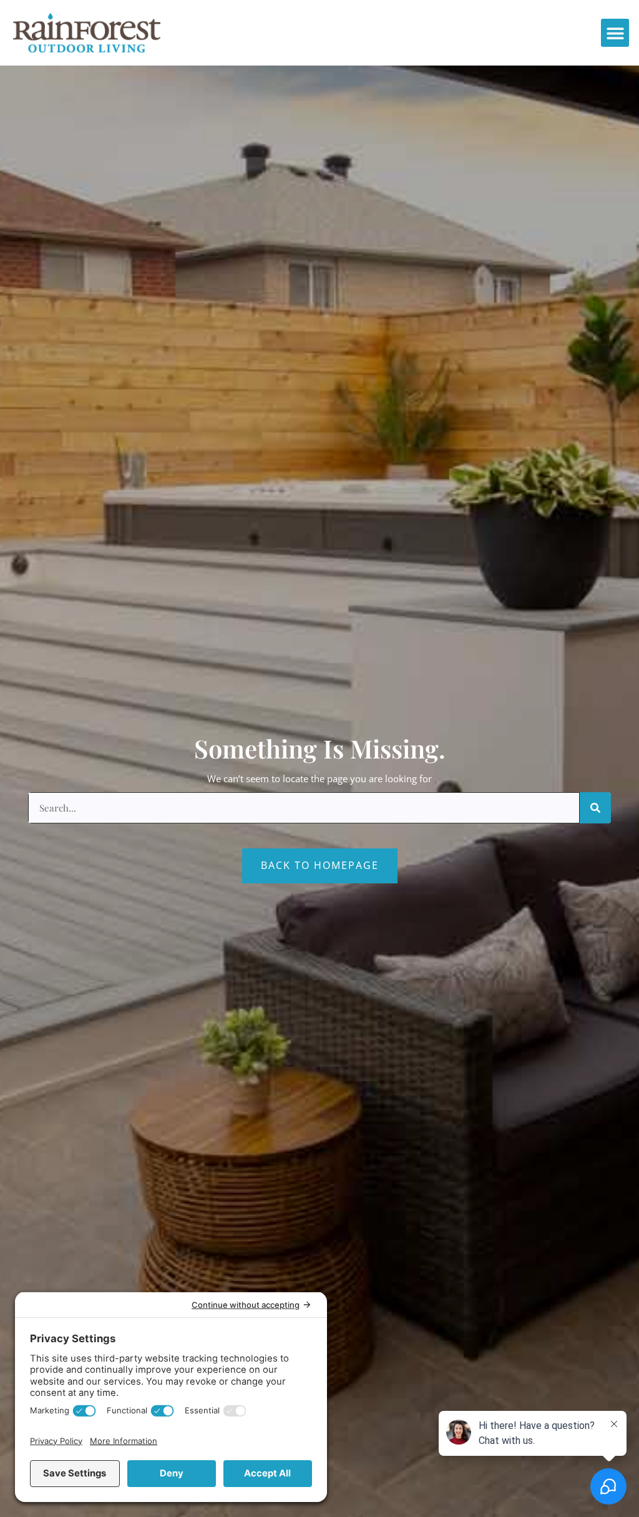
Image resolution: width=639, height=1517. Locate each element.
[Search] (595, 807)
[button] (615, 33)
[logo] (86, 32)
